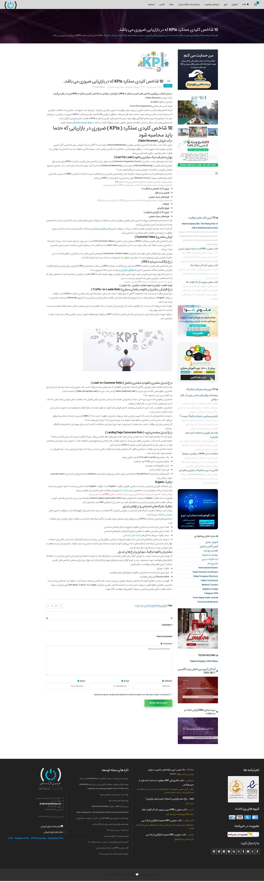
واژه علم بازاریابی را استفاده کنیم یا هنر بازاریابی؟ (166, 799)
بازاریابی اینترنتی (98, 229)
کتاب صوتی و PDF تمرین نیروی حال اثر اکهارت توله (164, 809)
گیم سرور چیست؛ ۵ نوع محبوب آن (116, 836)
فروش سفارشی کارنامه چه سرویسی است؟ (113, 854)
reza (191, 799)
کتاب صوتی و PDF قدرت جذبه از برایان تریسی (198, 248)
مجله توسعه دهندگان (128, 35)
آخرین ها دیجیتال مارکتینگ (199, 389)
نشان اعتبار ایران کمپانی (53, 832)
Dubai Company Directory (205, 576)
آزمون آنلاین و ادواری (209, 546)
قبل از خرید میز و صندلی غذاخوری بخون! (114, 794)
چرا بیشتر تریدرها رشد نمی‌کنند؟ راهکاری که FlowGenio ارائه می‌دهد (103, 778)
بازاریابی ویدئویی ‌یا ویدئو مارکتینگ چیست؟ (199, 416)
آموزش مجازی (211, 542)
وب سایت (139, 605)
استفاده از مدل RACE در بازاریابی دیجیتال (200, 453)
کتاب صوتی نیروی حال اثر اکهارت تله (202, 282)
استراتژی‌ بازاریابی (128, 270)
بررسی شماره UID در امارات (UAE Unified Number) (109, 806)
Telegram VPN (211, 593)
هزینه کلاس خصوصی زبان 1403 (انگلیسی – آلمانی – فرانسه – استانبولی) (102, 818)
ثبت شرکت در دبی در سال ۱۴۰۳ (117, 830)
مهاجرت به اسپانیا (210, 555)
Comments (100, 87)
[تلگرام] (228, 851)
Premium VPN (21, 838)
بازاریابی (163, 605)
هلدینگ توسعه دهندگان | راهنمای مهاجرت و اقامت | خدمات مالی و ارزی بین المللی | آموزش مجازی (178, 35)
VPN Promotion (38, 838)
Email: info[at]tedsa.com (50, 804)
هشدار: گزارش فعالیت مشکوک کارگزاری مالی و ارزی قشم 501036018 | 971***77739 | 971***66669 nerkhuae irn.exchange (103, 786)
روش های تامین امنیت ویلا (118, 800)
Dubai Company (198, 661)
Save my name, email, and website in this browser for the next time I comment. (132, 694)
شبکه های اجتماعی (152, 605)
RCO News (212, 661)
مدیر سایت (151, 87)
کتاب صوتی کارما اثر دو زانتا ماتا (204, 265)
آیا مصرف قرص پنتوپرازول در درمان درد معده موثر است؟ (108, 842)
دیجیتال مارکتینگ (110, 35)
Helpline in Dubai (210, 589)
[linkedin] (213, 851)
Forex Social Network (207, 602)
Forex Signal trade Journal (205, 597)
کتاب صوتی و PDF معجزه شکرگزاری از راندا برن (161, 820)
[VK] (223, 851)
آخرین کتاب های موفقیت (200, 218)
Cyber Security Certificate (205, 572)
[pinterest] (218, 851)
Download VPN (55, 838)
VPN (10, 838)
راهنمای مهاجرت (210, 550)
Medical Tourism (210, 585)
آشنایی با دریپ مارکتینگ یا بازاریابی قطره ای (198, 470)
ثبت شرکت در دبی (210, 559)
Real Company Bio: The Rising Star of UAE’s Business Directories (102, 812)
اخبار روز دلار (212, 563)
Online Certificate (209, 580)
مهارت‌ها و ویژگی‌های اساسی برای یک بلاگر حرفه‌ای (110, 824)
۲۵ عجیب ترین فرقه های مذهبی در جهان (166, 769)
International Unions (208, 567)
